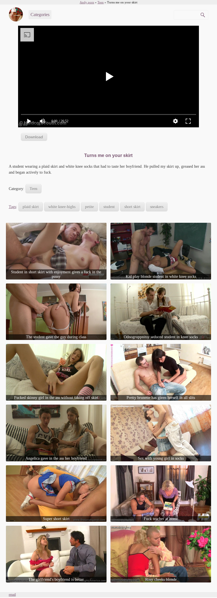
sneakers (156, 207)
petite (89, 207)
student (109, 207)
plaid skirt (31, 207)
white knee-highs (61, 207)
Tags (12, 207)
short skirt (132, 207)
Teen (33, 189)
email (12, 595)
